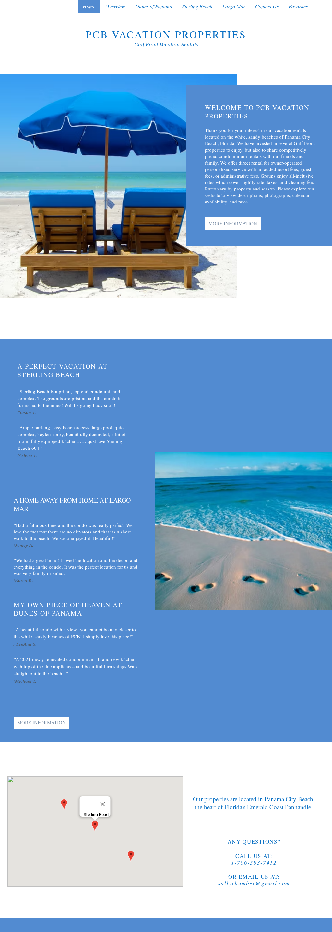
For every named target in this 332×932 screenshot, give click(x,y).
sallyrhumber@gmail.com (254, 883)
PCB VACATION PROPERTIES (166, 34)
